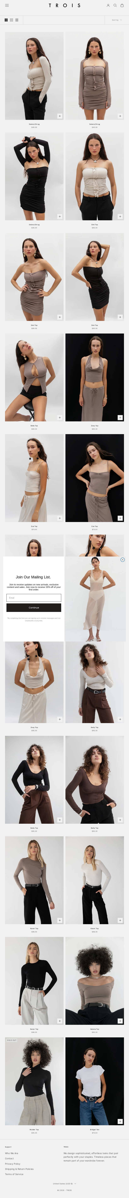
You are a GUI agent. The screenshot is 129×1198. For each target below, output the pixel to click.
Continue (34, 607)
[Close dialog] (123, 560)
